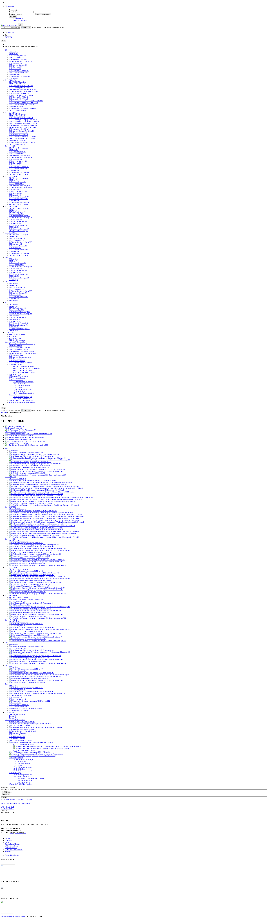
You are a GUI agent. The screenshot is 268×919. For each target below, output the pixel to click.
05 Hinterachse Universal (17, 355)
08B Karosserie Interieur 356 (18, 72)
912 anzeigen (13, 304)
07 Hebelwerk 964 (15, 163)
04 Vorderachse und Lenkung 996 (20, 218)
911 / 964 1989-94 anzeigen (18, 148)
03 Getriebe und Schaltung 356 (19, 59)
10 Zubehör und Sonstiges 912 (19, 329)
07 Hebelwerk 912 (15, 319)
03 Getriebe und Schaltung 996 (19, 216)
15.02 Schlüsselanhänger (21, 385)
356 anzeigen (13, 52)
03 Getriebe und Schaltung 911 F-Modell (22, 89)
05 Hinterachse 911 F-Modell (19, 93)
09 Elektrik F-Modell (16, 106)
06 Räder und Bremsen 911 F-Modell (21, 95)
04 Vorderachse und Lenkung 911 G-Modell (24, 127)
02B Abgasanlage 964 (16, 153)
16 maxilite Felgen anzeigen (22, 397)
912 (6, 302)
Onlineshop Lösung (19, 916)
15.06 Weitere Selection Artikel (23, 393)
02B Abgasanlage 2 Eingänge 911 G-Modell (24, 121)
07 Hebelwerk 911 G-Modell (18, 133)
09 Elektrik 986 (14, 276)
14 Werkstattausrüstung (17, 378)
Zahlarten (8, 851)
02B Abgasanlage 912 (16, 310)
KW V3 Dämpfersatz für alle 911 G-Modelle (15, 803)
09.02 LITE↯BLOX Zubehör (23, 370)
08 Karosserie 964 (15, 165)
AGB (7, 842)
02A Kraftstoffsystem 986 (17, 263)
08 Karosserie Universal (17, 361)
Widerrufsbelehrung (11, 846)
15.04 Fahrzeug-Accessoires (22, 389)
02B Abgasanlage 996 (16, 214)
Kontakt (7, 838)
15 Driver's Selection (16, 380)
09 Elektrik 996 (14, 227)
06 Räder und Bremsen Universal (20, 357)
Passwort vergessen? (20, 20)
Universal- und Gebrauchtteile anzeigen (22, 344)
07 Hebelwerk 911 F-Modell (18, 97)
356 (6, 50)
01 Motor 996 (13, 210)
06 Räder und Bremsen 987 (18, 293)
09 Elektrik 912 (14, 327)
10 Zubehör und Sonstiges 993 (19, 202)
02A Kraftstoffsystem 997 (17, 238)
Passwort (12, 14)
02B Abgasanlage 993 (16, 184)
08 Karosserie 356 (15, 69)
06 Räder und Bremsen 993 (18, 191)
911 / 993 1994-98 (11, 176)
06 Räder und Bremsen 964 (18, 161)
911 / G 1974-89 (10, 112)
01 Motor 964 (13, 150)
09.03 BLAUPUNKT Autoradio (24, 372)
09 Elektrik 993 (14, 201)
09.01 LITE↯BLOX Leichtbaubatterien (26, 368)
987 (6, 282)
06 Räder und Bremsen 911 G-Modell (21, 131)
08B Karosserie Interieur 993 (18, 199)
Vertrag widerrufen (7, 916)
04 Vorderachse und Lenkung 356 (20, 61)
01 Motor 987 (13, 285)
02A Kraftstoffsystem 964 (17, 152)
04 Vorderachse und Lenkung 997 (20, 242)
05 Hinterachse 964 (15, 159)
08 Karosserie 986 (15, 272)
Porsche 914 (13, 336)
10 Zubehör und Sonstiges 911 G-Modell (22, 142)
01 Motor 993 (13, 180)
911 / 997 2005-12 (11, 233)
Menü (3, 41)
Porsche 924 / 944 (15, 338)
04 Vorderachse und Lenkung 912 (20, 314)
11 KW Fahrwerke (15, 374)
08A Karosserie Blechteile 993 (19, 197)
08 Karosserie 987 (15, 295)
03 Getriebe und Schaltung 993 (19, 185)
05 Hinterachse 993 (15, 189)
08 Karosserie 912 (15, 321)
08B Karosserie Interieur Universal (20, 363)
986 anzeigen (13, 259)
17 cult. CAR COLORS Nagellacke (21, 400)
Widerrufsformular (11, 848)
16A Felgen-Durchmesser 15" (23, 399)
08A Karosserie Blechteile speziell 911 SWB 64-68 (26, 101)
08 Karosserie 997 (15, 248)
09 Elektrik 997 (14, 251)
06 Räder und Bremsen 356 (18, 65)
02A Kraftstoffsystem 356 (17, 56)
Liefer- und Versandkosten (14, 850)
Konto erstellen (18, 18)
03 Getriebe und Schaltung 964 (19, 155)
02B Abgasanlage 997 (16, 240)
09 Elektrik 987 (14, 298)
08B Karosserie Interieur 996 (18, 225)
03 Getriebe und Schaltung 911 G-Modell (23, 125)
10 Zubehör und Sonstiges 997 (19, 253)
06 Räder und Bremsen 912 (18, 317)
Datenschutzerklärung (12, 844)
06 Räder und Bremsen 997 (18, 246)
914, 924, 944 (9, 332)
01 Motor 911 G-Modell (17, 116)
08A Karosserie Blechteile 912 (19, 323)
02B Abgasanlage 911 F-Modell (19, 88)
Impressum (8, 840)
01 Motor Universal (15, 346)
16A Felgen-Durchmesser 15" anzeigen (31, 778)
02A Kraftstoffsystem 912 (17, 308)
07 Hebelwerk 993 (15, 193)
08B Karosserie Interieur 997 (18, 250)
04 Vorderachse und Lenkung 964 (20, 157)
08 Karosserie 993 (15, 195)
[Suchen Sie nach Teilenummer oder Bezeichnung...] (26, 27)
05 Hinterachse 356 (15, 63)
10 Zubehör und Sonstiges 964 (19, 172)
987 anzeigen (13, 283)
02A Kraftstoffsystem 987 (17, 287)
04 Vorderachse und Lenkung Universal (22, 353)
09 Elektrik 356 (14, 74)
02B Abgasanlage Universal (18, 349)
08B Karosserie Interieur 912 (18, 325)
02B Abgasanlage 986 (16, 265)
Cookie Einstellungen (12, 855)
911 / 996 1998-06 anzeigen (18, 208)
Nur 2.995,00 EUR (7, 808)
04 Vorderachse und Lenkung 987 (20, 291)
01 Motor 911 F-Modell (17, 84)
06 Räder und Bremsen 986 (18, 270)
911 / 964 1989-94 (11, 146)
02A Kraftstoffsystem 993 (17, 182)
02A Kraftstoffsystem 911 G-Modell (21, 118)
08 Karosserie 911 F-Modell (18, 99)
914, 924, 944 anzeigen (17, 334)
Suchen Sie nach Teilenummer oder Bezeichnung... (48, 27)
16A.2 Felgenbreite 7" (25, 782)
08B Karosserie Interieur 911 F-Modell (22, 104)
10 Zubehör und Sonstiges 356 (19, 76)
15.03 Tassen (17, 387)
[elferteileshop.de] (9, 25)
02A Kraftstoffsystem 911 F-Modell (21, 86)
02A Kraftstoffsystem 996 (17, 212)
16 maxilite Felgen (15, 395)
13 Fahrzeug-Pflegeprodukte (18, 376)
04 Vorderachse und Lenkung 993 (20, 187)
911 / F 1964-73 (10, 80)
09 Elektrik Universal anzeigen (23, 366)
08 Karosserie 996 (15, 223)
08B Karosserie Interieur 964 (18, 169)
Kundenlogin (9, 6)
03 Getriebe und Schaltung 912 (19, 312)
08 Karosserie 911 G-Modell (18, 135)
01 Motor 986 (13, 261)
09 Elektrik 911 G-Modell (17, 140)
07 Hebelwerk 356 (15, 67)
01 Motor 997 (13, 236)
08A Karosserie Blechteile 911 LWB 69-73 (23, 103)
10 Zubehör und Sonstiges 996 (19, 229)
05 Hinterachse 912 (15, 315)
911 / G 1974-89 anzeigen (17, 114)
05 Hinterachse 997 (15, 244)
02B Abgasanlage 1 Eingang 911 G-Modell (23, 120)
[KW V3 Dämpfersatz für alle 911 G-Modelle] (16, 799)
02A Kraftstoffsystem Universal (19, 347)
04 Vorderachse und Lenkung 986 (20, 266)
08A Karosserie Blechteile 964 (19, 167)
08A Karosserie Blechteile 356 (19, 71)
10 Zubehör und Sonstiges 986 (19, 278)
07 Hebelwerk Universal (17, 359)
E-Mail (11, 12)
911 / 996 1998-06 (11, 206)
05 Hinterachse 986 (15, 268)
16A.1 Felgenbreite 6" (25, 780)
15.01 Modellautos (19, 383)
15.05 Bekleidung (19, 391)
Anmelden (6, 794)
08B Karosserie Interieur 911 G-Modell (22, 138)
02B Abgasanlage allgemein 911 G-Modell (23, 123)
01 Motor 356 (13, 54)
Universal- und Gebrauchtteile (15, 342)
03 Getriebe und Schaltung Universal (21, 351)
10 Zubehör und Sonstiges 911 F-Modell (22, 108)
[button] (8, 36)
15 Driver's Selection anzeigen (23, 382)
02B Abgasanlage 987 (16, 289)
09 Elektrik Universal (16, 364)
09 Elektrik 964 (14, 170)
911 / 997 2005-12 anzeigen (18, 234)
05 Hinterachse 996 (15, 219)
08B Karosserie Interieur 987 (18, 297)
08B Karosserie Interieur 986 (18, 274)
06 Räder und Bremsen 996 (18, 221)
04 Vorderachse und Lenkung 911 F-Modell (23, 91)
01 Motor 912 (13, 306)
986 (6, 257)
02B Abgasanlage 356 (16, 57)
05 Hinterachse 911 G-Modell (19, 129)
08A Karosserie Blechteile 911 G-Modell (22, 137)
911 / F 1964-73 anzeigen (17, 82)
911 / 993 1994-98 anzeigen (18, 178)
